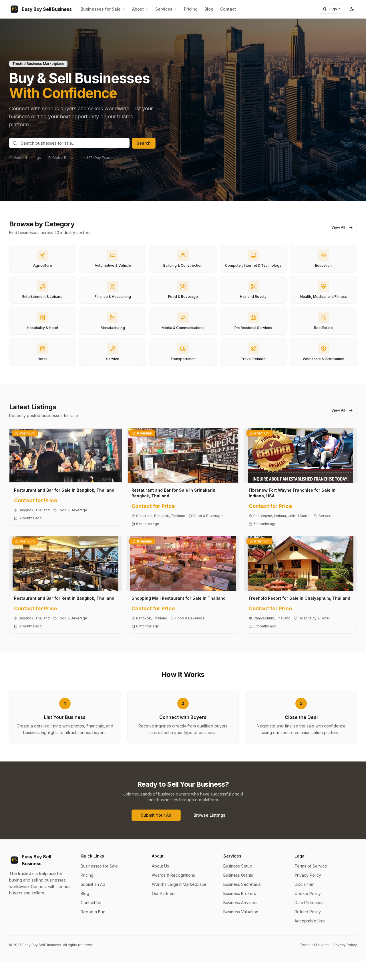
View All (338, 227)
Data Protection (309, 902)
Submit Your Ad (156, 815)
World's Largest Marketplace (179, 884)
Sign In (335, 9)
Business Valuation (240, 911)
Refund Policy (308, 911)
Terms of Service (311, 866)
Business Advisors (240, 902)
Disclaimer (304, 884)
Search (144, 143)
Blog (208, 9)
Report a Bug (93, 911)
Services (163, 9)
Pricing (191, 9)
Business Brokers (239, 893)
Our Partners (164, 893)
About (138, 9)
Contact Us (91, 902)
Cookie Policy (308, 893)
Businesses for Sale (101, 9)
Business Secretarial (242, 884)
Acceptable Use (310, 920)
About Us (160, 866)
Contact (228, 9)
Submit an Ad (93, 884)
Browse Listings (209, 815)
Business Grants (238, 875)
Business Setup (237, 866)
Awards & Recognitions (173, 875)
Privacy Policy (308, 875)
